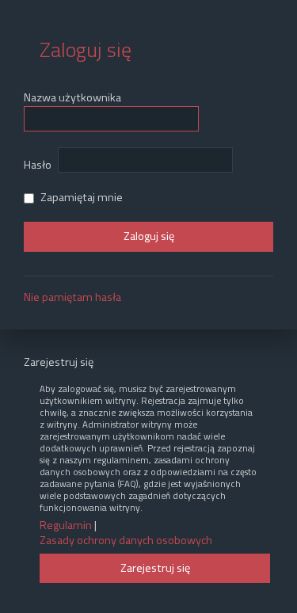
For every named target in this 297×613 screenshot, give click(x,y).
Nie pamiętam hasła (72, 297)
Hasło (37, 164)
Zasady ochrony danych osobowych (126, 540)
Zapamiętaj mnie (80, 197)
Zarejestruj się (155, 568)
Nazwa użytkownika (72, 97)
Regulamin (66, 525)
